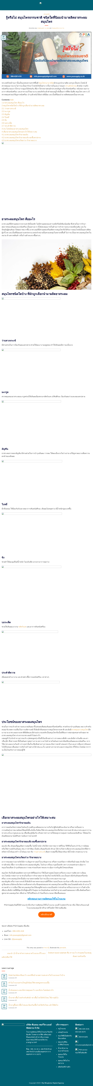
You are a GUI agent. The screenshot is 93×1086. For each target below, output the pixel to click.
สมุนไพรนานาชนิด (46, 83)
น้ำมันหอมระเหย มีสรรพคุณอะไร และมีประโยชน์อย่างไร (31, 990)
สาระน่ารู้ (46, 14)
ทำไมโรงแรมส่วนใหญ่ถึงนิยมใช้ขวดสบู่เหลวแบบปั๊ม (29, 983)
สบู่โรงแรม (62, 1029)
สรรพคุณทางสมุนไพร (79, 730)
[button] (3, 5)
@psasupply (17, 939)
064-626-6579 (80, 1032)
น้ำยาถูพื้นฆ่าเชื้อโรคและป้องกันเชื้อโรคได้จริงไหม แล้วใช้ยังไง (33, 1005)
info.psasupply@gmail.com (20, 935)
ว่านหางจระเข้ (39, 852)
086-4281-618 (18, 931)
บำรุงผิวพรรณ (71, 86)
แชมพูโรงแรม (63, 1032)
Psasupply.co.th (58, 28)
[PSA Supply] (46, 5)
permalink (63, 948)
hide (12, 100)
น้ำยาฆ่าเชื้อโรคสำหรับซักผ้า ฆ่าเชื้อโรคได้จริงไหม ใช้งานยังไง (33, 998)
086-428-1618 (84, 1029)
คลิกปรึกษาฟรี (46, 915)
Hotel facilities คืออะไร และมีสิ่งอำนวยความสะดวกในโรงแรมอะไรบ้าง (37, 975)
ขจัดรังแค (22, 627)
